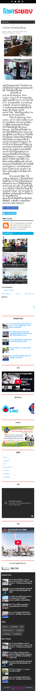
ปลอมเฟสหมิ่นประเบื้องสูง (21, 31)
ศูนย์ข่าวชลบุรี (5, 33)
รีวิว (4, 464)
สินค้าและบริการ (7, 467)
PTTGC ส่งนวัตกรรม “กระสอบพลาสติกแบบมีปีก (19, 670)
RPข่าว (5, 457)
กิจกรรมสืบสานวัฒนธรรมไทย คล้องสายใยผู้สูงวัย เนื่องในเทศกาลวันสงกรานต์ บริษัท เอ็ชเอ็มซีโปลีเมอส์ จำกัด (20, 333)
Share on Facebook (12, 208)
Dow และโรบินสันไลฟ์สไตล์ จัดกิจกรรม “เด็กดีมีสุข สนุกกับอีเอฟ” (20, 613)
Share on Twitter (11, 213)
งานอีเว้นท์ (6, 461)
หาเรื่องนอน (6, 473)
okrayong (18, 33)
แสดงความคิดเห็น (9, 290)
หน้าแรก (18, 293)
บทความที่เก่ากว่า (29, 293)
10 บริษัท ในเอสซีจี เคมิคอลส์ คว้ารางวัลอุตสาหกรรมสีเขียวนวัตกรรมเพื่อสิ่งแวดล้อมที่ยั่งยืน (20, 598)
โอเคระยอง (12, 33)
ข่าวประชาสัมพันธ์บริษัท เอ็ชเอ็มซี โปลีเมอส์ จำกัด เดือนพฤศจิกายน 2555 (20, 590)
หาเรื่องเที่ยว (6, 477)
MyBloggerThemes (19, 689)
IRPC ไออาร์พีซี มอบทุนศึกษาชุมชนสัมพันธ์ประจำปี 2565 (19, 605)
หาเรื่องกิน (6, 470)
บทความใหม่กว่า (6, 293)
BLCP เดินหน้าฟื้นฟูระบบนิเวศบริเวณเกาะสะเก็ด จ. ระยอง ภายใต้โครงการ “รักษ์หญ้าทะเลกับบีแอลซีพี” (20, 325)
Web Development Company (17, 687)
